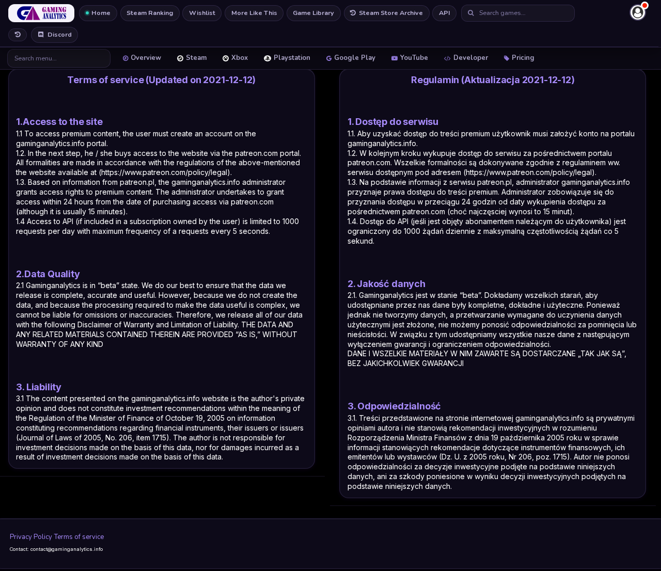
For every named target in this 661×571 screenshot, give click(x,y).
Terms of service (79, 537)
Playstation (292, 57)
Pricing (523, 57)
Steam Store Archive (391, 12)
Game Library (313, 12)
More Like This (254, 12)
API (444, 12)
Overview (146, 57)
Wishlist (202, 12)
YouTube (414, 57)
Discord (60, 34)
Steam (196, 57)
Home (101, 12)
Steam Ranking (150, 12)
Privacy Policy (31, 537)
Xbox (239, 57)
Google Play (354, 57)
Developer (470, 57)
